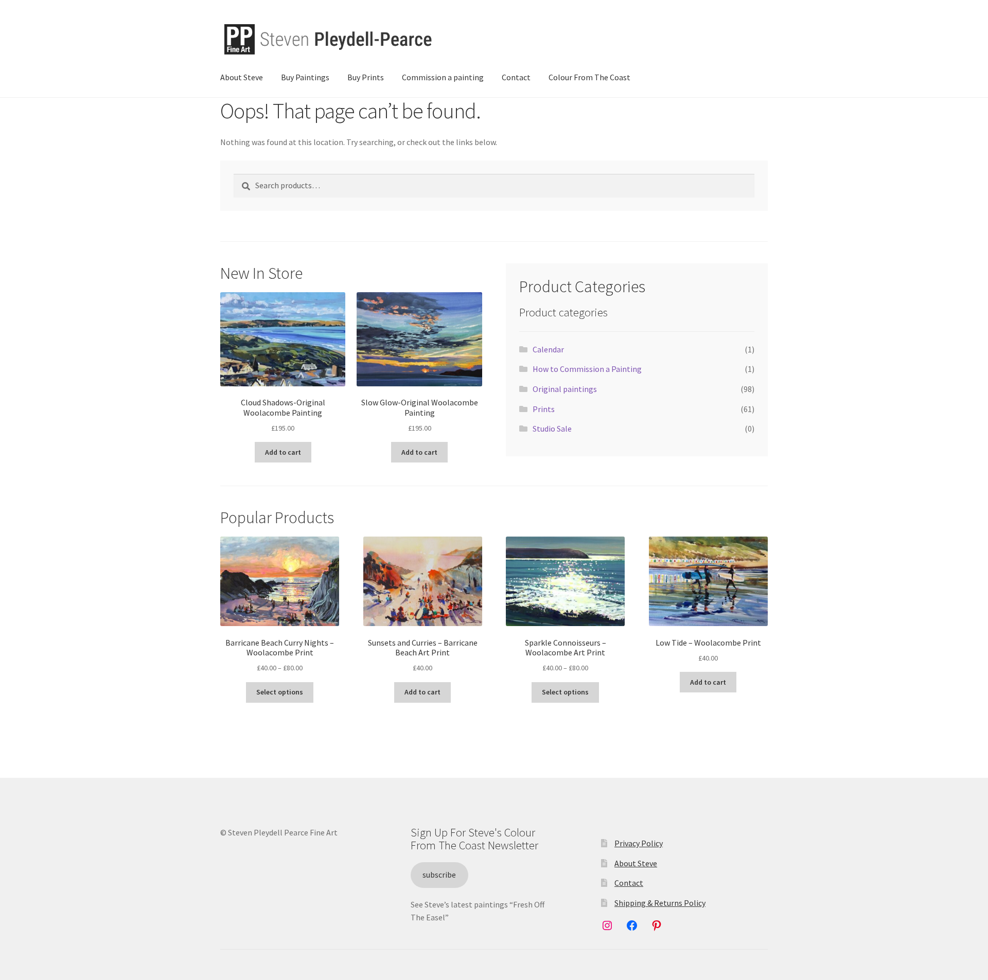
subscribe (439, 874)
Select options (279, 692)
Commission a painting (443, 77)
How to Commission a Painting (587, 369)
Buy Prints (365, 77)
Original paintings (565, 389)
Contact (516, 77)
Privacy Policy (638, 843)
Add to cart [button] (283, 452)
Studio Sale (552, 428)
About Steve (241, 77)
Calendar (548, 349)
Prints (544, 409)
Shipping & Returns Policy (659, 903)
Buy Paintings (305, 77)
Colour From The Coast (589, 77)
